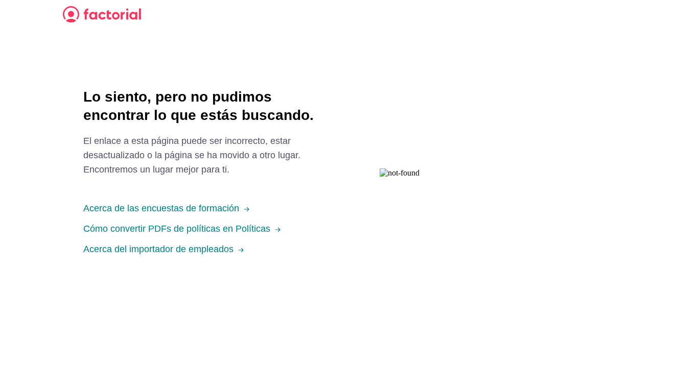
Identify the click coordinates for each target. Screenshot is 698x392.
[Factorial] (102, 14)
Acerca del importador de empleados (158, 249)
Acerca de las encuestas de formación (161, 208)
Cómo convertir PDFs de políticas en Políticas (176, 229)
